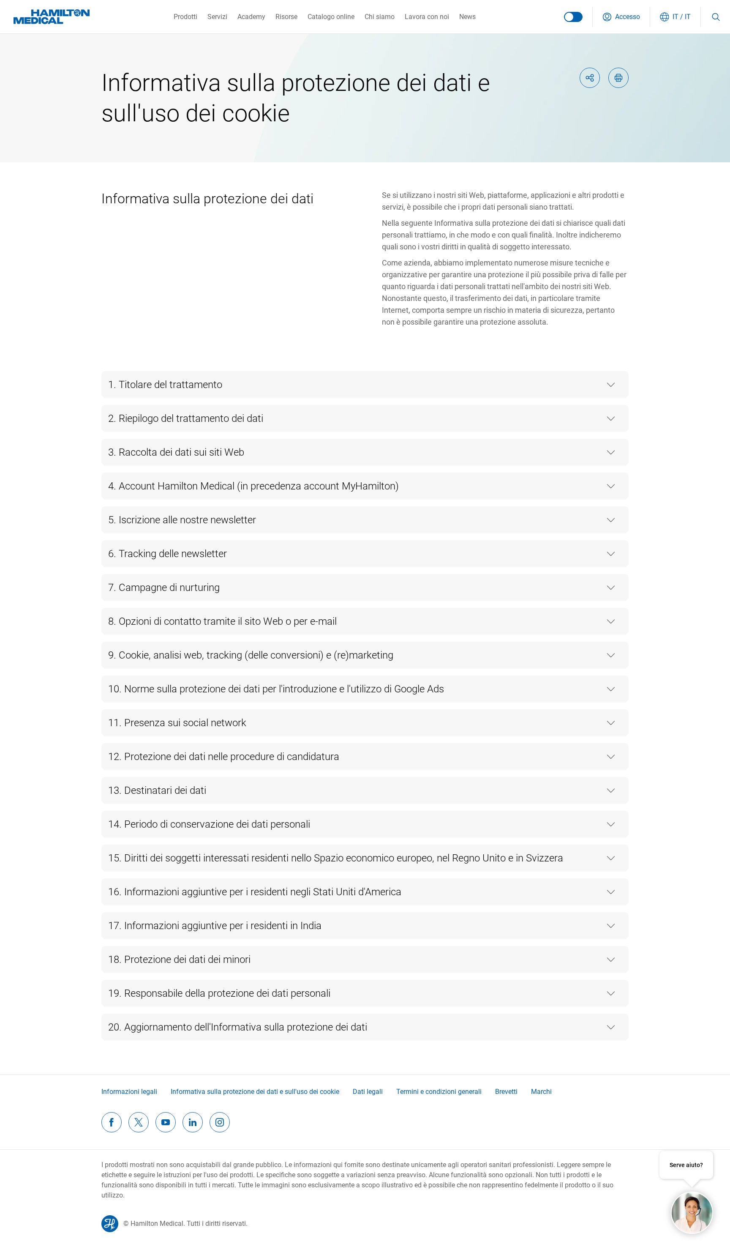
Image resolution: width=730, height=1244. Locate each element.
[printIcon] (618, 78)
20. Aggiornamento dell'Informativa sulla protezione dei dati (237, 1027)
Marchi (541, 1092)
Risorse (286, 17)
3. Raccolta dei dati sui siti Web (176, 452)
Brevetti (506, 1092)
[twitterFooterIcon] (138, 1122)
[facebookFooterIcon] (111, 1122)
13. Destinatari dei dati (157, 790)
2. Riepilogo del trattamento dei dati (185, 418)
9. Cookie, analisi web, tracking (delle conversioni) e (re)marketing (250, 655)
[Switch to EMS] (573, 17)
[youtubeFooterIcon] (165, 1122)
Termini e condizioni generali (439, 1092)
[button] (621, 17)
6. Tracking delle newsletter (167, 554)
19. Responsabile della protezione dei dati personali (219, 993)
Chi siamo (380, 17)
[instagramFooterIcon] (220, 1122)
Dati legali (368, 1092)
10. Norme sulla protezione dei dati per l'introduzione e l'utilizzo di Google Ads (276, 689)
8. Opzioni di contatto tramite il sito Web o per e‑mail (222, 621)
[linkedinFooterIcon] (192, 1122)
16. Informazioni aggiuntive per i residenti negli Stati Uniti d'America (254, 892)
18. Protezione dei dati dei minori (179, 959)
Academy (251, 17)
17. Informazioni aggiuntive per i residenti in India (214, 926)
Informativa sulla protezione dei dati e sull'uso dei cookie (255, 1092)
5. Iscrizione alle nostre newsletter (182, 520)
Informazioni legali (129, 1092)
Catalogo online (331, 17)
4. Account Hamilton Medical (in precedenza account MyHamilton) (253, 486)
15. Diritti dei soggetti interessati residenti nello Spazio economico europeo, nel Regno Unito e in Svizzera (335, 858)
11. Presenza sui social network (177, 723)
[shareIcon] (590, 78)
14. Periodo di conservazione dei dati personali (209, 824)
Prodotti (185, 17)
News (467, 17)
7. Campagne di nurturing (164, 587)
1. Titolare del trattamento (165, 385)
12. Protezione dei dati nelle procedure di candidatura (223, 757)
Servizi (217, 17)
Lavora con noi (427, 17)
